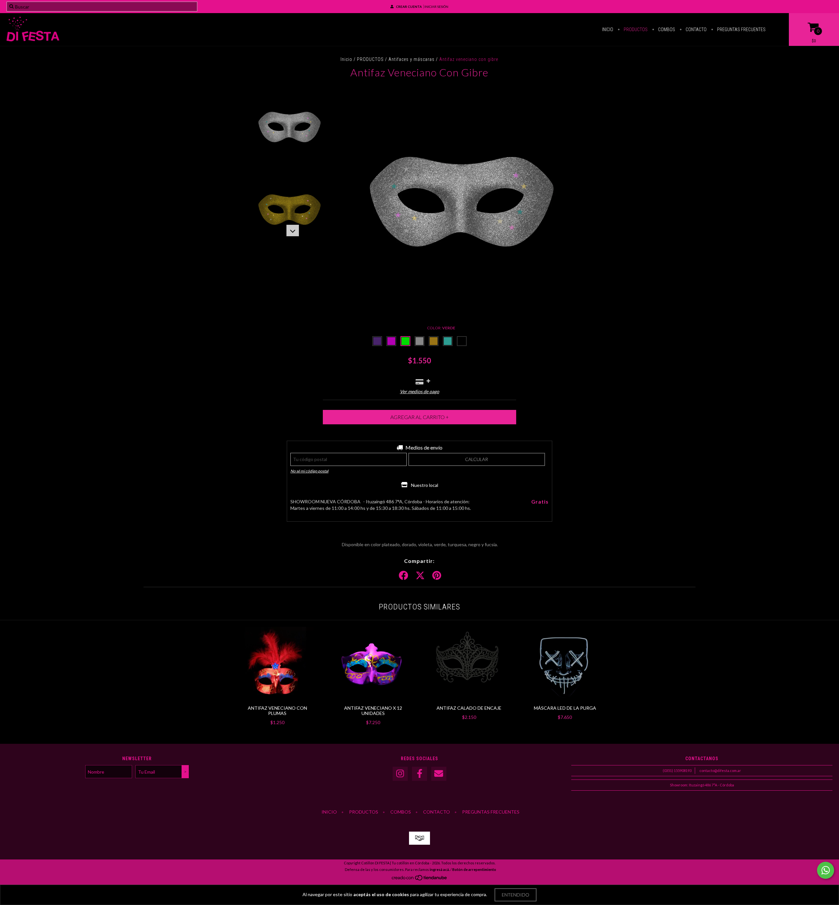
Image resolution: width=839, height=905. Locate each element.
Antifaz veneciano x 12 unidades (373, 710)
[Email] (438, 774)
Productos (635, 29)
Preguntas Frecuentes (741, 29)
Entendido (515, 894)
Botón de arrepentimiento (474, 869)
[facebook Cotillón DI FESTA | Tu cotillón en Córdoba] (419, 774)
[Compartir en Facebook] (403, 576)
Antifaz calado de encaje (469, 708)
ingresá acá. (440, 869)
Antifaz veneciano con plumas (277, 710)
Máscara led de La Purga (565, 708)
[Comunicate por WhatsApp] (825, 870)
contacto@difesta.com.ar (720, 770)
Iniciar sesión (436, 7)
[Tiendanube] (419, 879)
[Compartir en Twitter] (420, 576)
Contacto (696, 29)
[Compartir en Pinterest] (436, 576)
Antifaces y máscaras (411, 59)
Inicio (607, 29)
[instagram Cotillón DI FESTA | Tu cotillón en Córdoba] (400, 774)
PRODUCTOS (370, 59)
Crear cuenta (409, 7)
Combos (666, 29)
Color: (441, 327)
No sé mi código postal (309, 471)
